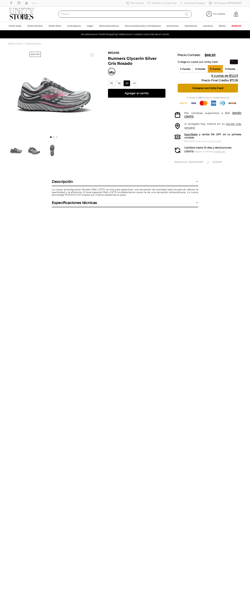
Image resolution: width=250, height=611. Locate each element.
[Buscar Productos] (187, 14)
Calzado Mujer (33, 43)
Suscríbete (190, 134)
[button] (111, 83)
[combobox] (125, 14)
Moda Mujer (15, 43)
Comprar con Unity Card (207, 88)
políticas (219, 151)
